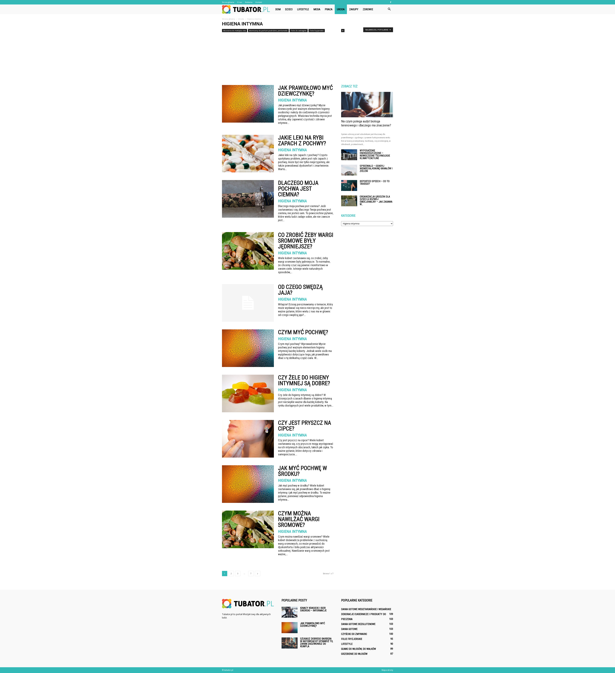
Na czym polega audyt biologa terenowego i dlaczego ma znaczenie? (366, 123)
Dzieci (289, 9)
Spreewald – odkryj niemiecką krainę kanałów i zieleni (376, 168)
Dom (278, 9)
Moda (316, 9)
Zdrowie (368, 9)
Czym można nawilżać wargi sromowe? (299, 519)
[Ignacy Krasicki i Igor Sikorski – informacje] (290, 612)
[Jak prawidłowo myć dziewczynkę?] (248, 104)
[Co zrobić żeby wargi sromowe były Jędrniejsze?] (248, 251)
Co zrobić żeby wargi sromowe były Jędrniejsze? (305, 241)
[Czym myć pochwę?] (248, 348)
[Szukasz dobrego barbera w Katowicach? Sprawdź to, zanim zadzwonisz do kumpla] (290, 643)
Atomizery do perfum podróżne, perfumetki (268, 30)
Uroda (341, 9)
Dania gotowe (349, 629)
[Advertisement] (307, 57)
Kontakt (258, 2)
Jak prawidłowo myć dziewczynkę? (305, 91)
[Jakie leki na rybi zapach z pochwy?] (248, 153)
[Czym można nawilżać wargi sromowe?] (248, 529)
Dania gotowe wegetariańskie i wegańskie (366, 609)
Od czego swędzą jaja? (300, 290)
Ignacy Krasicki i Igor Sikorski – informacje (313, 609)
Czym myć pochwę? (303, 332)
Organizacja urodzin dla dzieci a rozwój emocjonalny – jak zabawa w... (376, 200)
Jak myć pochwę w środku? (302, 471)
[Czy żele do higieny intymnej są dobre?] (248, 393)
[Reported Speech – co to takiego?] (349, 185)
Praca (328, 9)
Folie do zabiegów (298, 30)
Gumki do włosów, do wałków (358, 648)
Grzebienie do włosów (354, 653)
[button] (389, 9)
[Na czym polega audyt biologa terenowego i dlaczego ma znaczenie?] (367, 104)
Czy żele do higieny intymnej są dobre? (304, 380)
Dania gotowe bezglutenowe (358, 624)
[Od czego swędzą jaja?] (248, 303)
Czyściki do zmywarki (354, 634)
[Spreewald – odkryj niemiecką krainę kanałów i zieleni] (349, 170)
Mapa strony (387, 670)
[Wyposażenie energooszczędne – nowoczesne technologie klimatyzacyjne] (349, 154)
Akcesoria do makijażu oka (234, 30)
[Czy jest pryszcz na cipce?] (248, 439)
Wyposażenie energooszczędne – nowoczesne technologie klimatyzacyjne (375, 154)
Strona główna (228, 2)
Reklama (248, 2)
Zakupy (353, 9)
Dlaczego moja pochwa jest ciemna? (298, 189)
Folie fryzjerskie (317, 30)
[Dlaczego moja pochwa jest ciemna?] (248, 199)
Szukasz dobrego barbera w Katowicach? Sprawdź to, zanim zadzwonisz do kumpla (316, 642)
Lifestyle (303, 9)
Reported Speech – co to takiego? (375, 182)
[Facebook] (390, 2)
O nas (239, 2)
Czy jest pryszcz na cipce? (304, 425)
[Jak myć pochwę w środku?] (248, 484)
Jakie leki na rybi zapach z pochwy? (302, 140)
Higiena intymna (292, 100)
